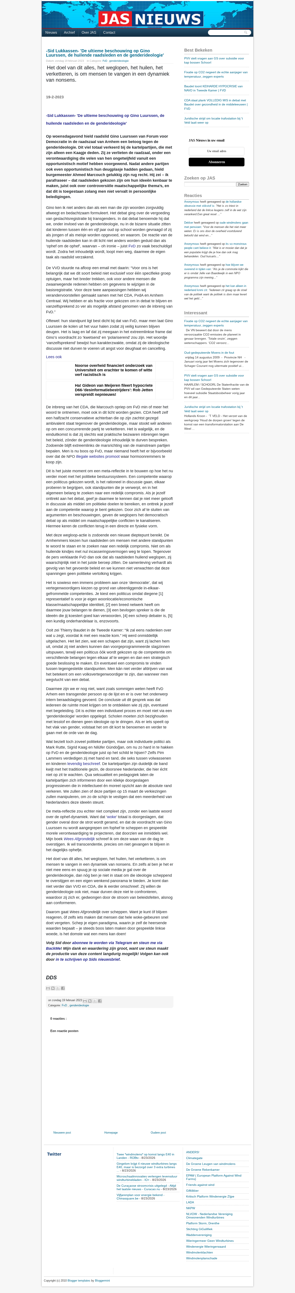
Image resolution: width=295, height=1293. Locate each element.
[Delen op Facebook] (63, 988)
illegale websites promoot (98, 456)
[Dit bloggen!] (53, 988)
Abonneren (216, 162)
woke (111, 817)
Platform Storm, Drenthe (202, 1223)
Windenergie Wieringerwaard (206, 1246)
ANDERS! (192, 1152)
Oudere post (158, 1132)
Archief (69, 32)
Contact (109, 32)
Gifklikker (192, 1190)
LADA (190, 1202)
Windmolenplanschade (201, 1258)
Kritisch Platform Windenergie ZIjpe (210, 1196)
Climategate (194, 1158)
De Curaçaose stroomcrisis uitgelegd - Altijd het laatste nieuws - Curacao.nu (146, 1187)
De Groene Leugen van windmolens (210, 1164)
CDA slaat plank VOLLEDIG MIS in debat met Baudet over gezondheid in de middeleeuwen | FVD (216, 104)
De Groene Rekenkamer (203, 1169)
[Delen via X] (58, 988)
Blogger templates (79, 1280)
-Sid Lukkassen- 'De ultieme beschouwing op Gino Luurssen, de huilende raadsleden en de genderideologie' (105, 53)
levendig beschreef (83, 764)
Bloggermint (102, 1280)
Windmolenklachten (199, 1252)
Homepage (111, 1132)
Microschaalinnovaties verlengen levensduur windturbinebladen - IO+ (147, 1178)
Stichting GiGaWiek (199, 1229)
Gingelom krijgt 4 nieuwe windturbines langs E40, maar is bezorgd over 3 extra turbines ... (147, 1167)
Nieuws (51, 32)
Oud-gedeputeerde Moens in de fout (209, 352)
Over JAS (89, 32)
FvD (105, 60)
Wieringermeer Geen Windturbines (210, 1240)
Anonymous (191, 201)
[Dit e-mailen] (48, 988)
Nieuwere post (62, 1132)
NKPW (190, 1208)
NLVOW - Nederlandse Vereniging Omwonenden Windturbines (209, 1215)
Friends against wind (200, 1184)
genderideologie (119, 60)
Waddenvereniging (199, 1235)
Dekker (188, 222)
